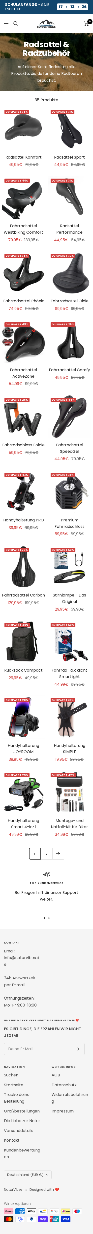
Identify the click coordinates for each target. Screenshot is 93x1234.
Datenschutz (64, 1085)
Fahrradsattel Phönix (23, 301)
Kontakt (12, 1140)
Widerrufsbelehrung (70, 1098)
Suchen (11, 1075)
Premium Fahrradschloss (70, 523)
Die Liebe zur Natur (22, 1121)
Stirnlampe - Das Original (69, 598)
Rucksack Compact (23, 670)
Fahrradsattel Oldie (70, 301)
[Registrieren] (77, 1049)
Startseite (13, 1085)
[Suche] (15, 23)
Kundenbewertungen (22, 1153)
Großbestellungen (22, 1111)
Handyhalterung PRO (23, 520)
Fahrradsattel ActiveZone (23, 373)
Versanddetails (18, 1130)
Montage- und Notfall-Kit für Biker (69, 824)
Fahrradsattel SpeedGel (69, 448)
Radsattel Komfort (23, 157)
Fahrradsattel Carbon (23, 595)
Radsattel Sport (69, 157)
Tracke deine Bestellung (17, 1098)
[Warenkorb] (86, 23)
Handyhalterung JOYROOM (23, 749)
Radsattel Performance (69, 229)
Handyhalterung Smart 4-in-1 (23, 824)
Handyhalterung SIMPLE (69, 749)
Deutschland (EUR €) (25, 1174)
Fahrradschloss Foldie (23, 445)
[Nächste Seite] (58, 853)
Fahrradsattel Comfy (69, 370)
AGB (56, 1075)
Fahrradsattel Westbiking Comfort (23, 229)
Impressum (63, 1111)
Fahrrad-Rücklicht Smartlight (69, 673)
